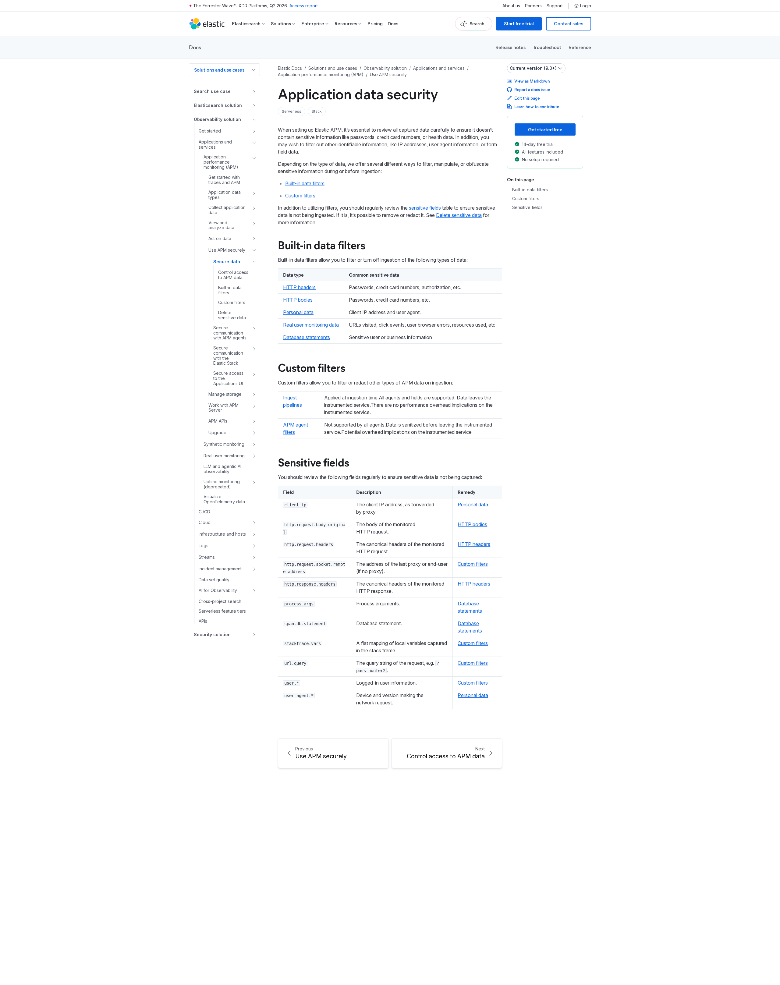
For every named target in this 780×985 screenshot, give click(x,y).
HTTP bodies (298, 300)
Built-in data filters (304, 183)
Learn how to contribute (536, 106)
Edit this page (527, 98)
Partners (533, 6)
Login (585, 5)
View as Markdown (532, 81)
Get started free (545, 129)
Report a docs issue (532, 89)
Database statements (306, 337)
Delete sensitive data (459, 215)
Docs (393, 24)
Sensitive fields (313, 462)
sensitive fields (425, 208)
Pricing (375, 24)
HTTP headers (299, 287)
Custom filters (300, 196)
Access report (303, 5)
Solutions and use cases (219, 69)
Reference (580, 47)
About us (511, 6)
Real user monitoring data (311, 325)
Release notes (510, 47)
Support (555, 6)
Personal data (298, 312)
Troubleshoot (547, 47)
